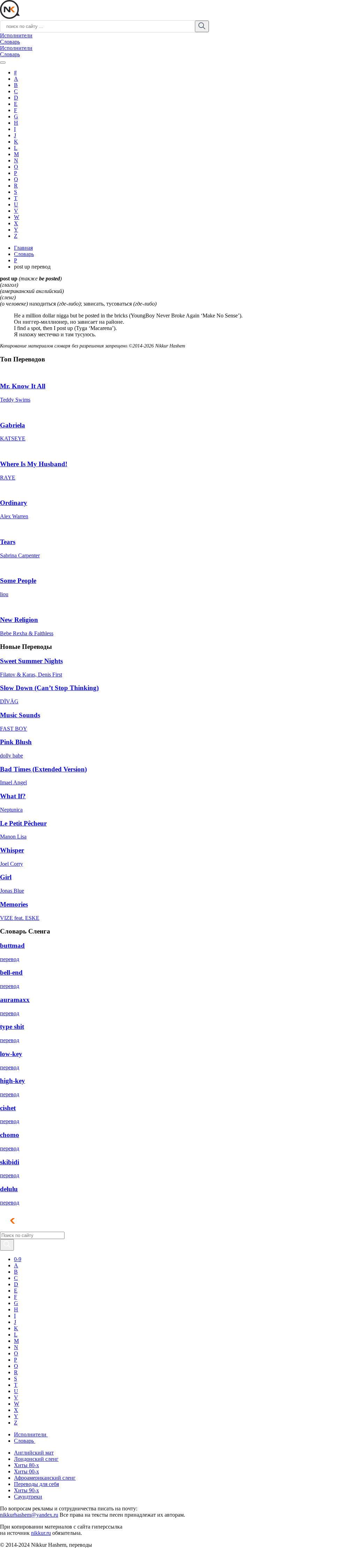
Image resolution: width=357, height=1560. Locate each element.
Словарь (10, 42)
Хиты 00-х (26, 1471)
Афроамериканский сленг (45, 1478)
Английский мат (34, 1453)
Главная (23, 248)
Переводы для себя (36, 1484)
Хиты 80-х (26, 1465)
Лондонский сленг (36, 1459)
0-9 (17, 1259)
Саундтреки (28, 1497)
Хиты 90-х (26, 1490)
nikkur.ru (41, 1533)
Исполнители (16, 35)
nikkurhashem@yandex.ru (29, 1515)
